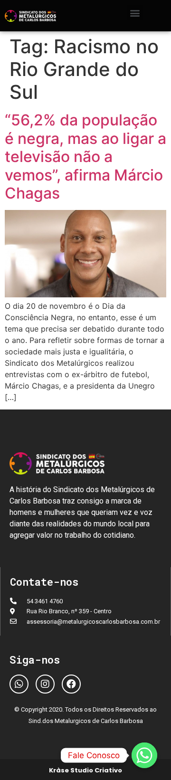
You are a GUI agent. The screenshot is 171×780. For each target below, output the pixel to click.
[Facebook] (71, 684)
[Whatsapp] (19, 684)
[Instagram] (45, 684)
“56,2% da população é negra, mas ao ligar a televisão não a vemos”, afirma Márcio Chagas (85, 156)
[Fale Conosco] (144, 755)
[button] (135, 12)
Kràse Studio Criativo (85, 770)
